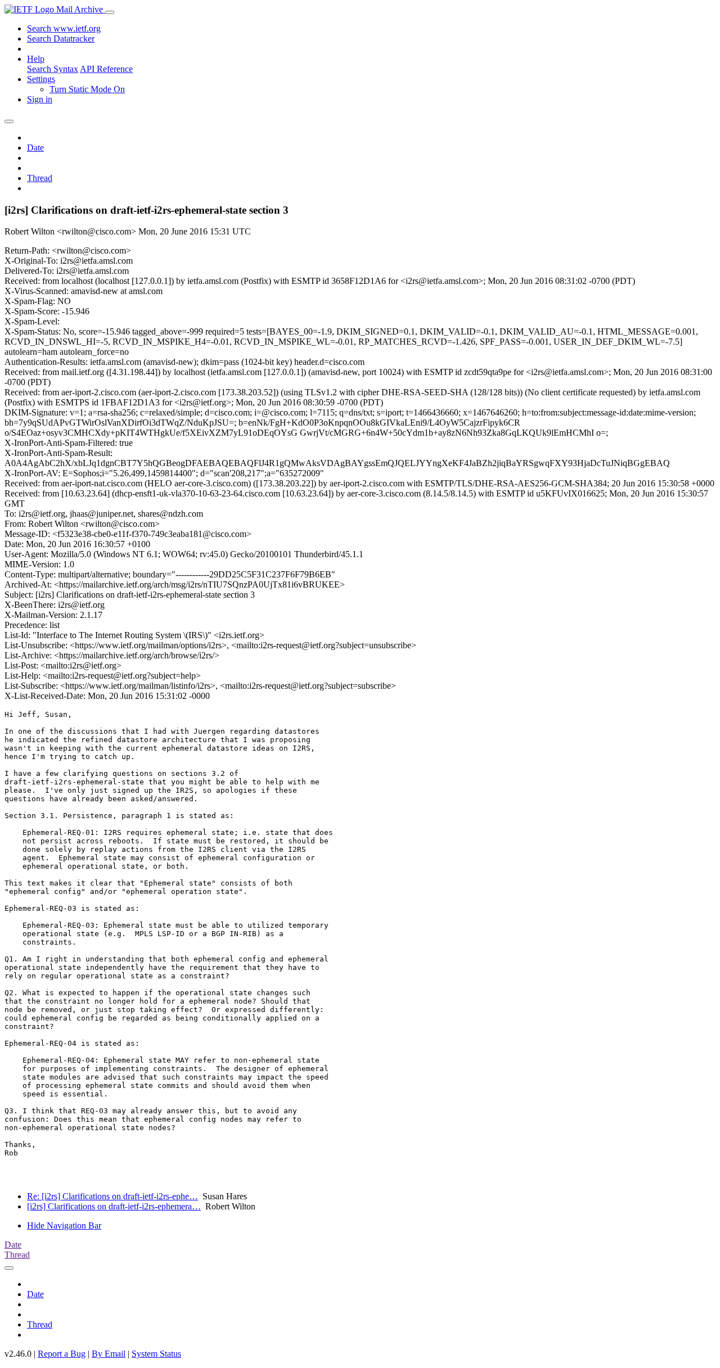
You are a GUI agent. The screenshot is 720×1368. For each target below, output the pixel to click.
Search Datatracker (60, 38)
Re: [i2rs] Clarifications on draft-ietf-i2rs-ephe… (112, 1196)
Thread (39, 178)
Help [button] (35, 59)
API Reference (106, 69)
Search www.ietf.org (64, 28)
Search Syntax (52, 69)
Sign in (39, 99)
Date (35, 147)
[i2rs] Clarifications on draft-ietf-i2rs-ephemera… (114, 1206)
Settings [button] (41, 79)
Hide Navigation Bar (64, 1225)
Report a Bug (62, 1353)
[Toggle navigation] (109, 12)
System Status (156, 1353)
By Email (108, 1353)
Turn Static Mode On (87, 89)
